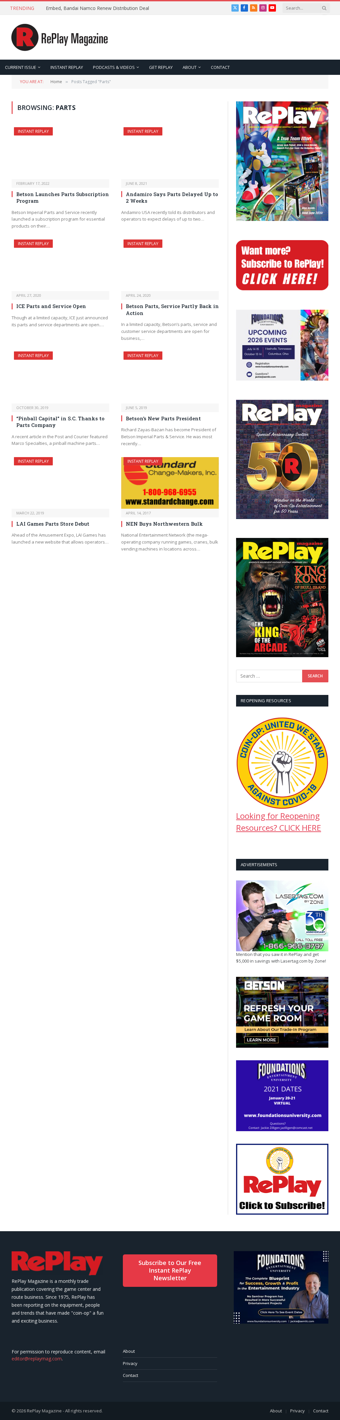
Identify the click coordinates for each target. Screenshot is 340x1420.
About (129, 1351)
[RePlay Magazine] (60, 37)
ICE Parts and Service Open (51, 306)
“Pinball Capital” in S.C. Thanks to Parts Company (60, 421)
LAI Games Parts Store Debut (52, 523)
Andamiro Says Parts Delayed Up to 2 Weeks (172, 197)
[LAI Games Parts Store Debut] (60, 483)
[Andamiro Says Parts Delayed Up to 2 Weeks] (170, 153)
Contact (130, 1375)
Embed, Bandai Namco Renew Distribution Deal (97, 8)
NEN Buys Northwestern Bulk (164, 523)
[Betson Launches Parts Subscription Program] (60, 153)
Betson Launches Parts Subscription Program (62, 197)
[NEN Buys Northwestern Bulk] (170, 483)
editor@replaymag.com (37, 1358)
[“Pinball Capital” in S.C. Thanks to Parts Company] (60, 377)
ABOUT (190, 67)
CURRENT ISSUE (20, 67)
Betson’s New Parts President (163, 418)
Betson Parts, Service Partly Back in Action (172, 309)
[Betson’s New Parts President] (170, 377)
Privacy (130, 1363)
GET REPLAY (161, 67)
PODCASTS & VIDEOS (114, 67)
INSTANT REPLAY (66, 67)
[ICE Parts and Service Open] (60, 265)
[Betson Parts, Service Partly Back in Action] (170, 265)
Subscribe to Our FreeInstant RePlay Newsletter (169, 1270)
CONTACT (220, 67)
